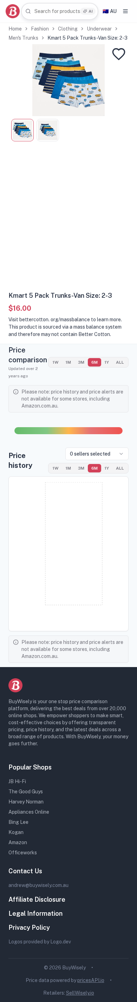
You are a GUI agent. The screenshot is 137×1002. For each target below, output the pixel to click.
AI (91, 11)
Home (15, 29)
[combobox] (59, 11)
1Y (107, 362)
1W (56, 362)
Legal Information (35, 913)
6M (94, 362)
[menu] (125, 11)
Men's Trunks (23, 38)
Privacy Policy (29, 927)
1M (68, 362)
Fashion (40, 29)
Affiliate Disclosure (36, 899)
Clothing (68, 29)
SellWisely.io (80, 993)
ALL (120, 362)
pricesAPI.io (90, 980)
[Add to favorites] (119, 54)
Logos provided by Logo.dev (39, 941)
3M (81, 362)
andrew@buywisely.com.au (38, 885)
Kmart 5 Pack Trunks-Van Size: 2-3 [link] (87, 38)
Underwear (99, 29)
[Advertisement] (68, 218)
